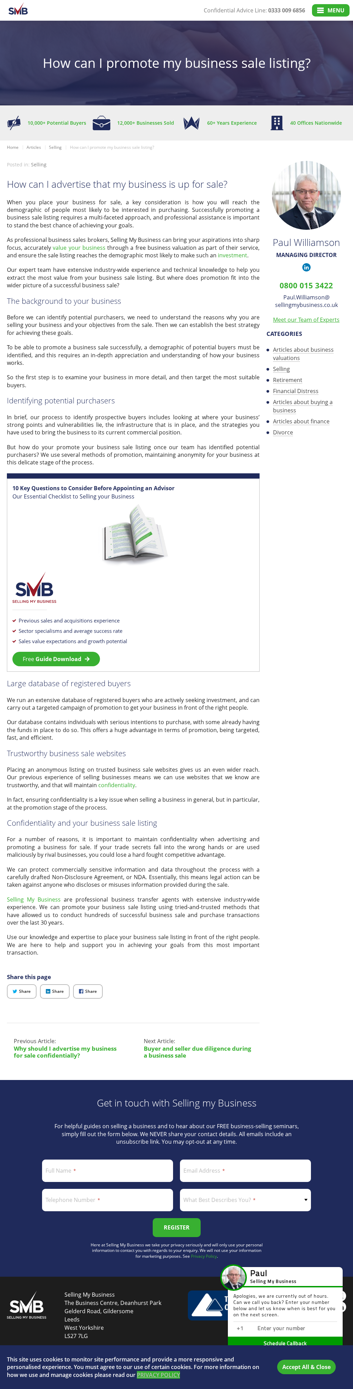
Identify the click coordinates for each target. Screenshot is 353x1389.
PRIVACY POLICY (158, 1375)
